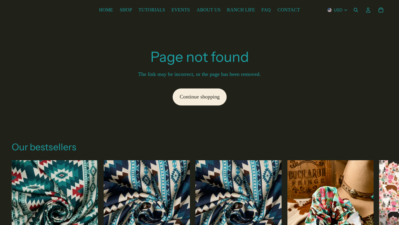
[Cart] (380, 10)
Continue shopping (200, 97)
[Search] (355, 10)
